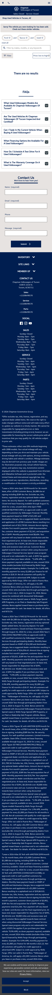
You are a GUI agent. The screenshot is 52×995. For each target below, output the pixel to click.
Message (13, 228)
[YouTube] (30, 323)
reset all (5, 43)
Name (12, 187)
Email (12, 201)
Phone (7, 214)
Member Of (24, 271)
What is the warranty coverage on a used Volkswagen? (22, 163)
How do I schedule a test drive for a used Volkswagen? (22, 152)
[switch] (49, 3)
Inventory (24, 257)
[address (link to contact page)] (3, 3)
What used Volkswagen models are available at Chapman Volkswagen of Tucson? (22, 105)
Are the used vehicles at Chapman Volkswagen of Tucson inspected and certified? (22, 119)
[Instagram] (26, 323)
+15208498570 (26, 295)
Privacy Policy (26, 974)
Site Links (24, 264)
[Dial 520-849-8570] (9, 3)
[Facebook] (21, 323)
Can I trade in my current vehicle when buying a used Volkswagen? (23, 131)
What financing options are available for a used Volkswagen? (24, 142)
